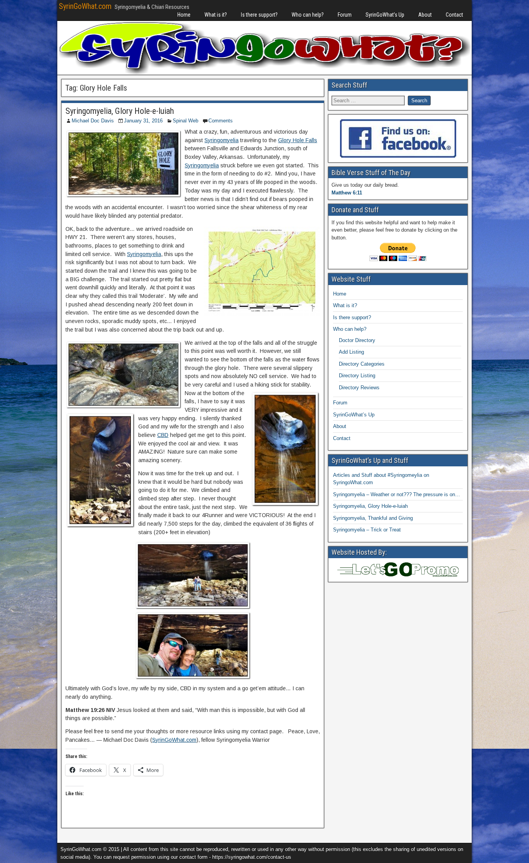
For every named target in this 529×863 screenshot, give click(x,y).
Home (184, 15)
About (425, 15)
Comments (220, 121)
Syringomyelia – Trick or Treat (367, 530)
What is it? (215, 15)
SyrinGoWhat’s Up (385, 15)
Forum (345, 15)
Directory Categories (362, 364)
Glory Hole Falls (297, 140)
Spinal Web (185, 121)
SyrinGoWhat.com (85, 6)
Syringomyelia (221, 140)
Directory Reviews (359, 387)
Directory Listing (357, 375)
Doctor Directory (357, 340)
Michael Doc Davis (93, 121)
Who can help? (308, 15)
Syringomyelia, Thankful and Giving (373, 518)
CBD (162, 435)
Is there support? (259, 15)
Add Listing (351, 352)
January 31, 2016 (143, 121)
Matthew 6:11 (346, 193)
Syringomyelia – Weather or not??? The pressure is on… (396, 494)
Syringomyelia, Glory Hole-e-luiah (119, 111)
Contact (454, 15)
